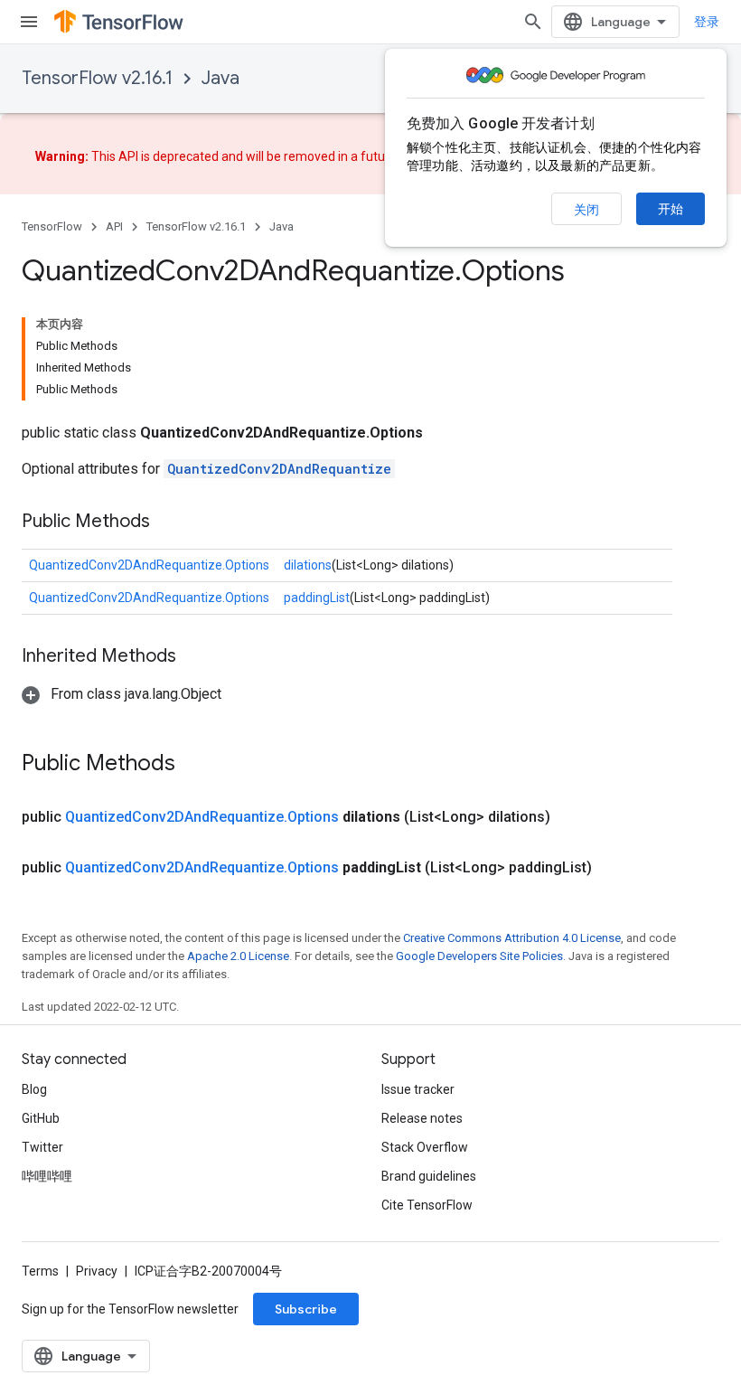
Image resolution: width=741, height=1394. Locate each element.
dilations (308, 565)
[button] (121, 693)
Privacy (96, 1271)
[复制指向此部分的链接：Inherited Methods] (194, 657)
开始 (670, 209)
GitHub (41, 1118)
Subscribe (306, 1309)
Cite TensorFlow (427, 1205)
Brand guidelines (428, 1176)
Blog (34, 1089)
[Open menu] (29, 21)
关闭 (586, 210)
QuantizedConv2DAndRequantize (279, 468)
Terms (40, 1271)
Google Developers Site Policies (479, 956)
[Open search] (533, 22)
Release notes (422, 1118)
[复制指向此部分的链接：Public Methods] (168, 522)
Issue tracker (418, 1089)
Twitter (42, 1147)
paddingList (317, 597)
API (114, 226)
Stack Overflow (424, 1147)
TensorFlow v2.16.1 (97, 78)
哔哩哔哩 (47, 1176)
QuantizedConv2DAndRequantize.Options (149, 565)
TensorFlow (52, 226)
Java (220, 78)
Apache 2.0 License (238, 956)
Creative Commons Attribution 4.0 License (512, 938)
